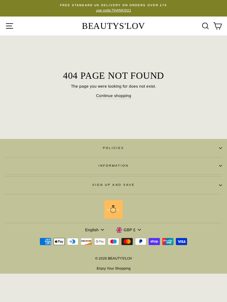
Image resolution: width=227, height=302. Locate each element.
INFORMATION (113, 165)
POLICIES (113, 148)
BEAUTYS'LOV (113, 26)
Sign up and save (113, 184)
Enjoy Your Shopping (114, 268)
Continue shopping (113, 95)
